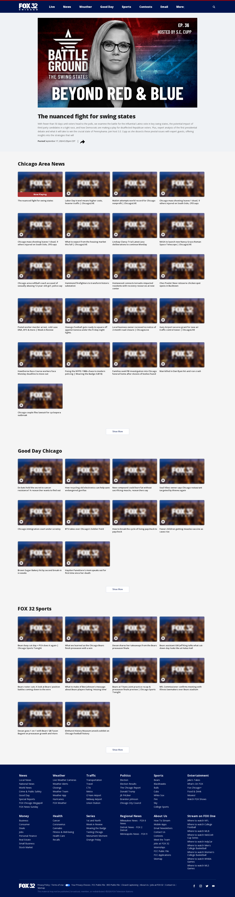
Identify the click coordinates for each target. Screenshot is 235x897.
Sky (155, 802)
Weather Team (60, 791)
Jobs (21, 831)
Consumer (24, 824)
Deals (22, 828)
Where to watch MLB (198, 831)
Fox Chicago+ (194, 787)
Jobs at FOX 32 (161, 843)
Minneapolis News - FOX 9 (133, 833)
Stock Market (26, 847)
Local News (25, 779)
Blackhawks (160, 783)
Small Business (27, 843)
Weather (59, 775)
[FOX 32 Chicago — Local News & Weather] (29, 7)
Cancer (56, 820)
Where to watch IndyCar (199, 841)
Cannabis (57, 828)
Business (23, 820)
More (180, 7)
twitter (207, 886)
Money (24, 816)
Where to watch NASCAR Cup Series (200, 836)
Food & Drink (194, 791)
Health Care (59, 835)
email (213, 886)
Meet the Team (162, 839)
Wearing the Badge (96, 828)
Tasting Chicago (94, 831)
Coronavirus (59, 824)
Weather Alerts (60, 783)
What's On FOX (195, 783)
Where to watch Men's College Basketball (199, 847)
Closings (57, 787)
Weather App (59, 795)
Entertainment (198, 775)
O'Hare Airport (93, 795)
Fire (156, 799)
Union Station (93, 802)
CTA (88, 787)
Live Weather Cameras (64, 779)
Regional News (130, 816)
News (23, 775)
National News (26, 783)
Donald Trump (127, 791)
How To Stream (162, 820)
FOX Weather (60, 802)
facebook (194, 886)
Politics (125, 775)
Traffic (91, 775)
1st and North (93, 820)
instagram (200, 886)
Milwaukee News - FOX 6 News (133, 822)
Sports (158, 775)
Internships (159, 847)
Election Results (128, 783)
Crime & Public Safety (30, 791)
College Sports (161, 806)
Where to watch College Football (199, 826)
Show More (117, 431)
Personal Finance (28, 835)
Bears (157, 779)
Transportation (94, 779)
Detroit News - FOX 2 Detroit (131, 829)
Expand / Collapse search (214, 6)
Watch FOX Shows (196, 799)
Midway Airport (94, 799)
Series (90, 816)
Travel (89, 783)
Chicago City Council (130, 802)
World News (25, 787)
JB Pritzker (125, 795)
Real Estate (25, 839)
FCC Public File (161, 851)
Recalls (56, 839)
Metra (89, 791)
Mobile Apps (160, 824)
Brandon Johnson (129, 799)
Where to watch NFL (198, 820)
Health (58, 816)
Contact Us (159, 831)
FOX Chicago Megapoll (31, 802)
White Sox (159, 795)
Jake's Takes (193, 779)
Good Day (24, 795)
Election (124, 779)
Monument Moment (96, 835)
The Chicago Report (130, 787)
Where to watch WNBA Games (199, 860)
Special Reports (27, 799)
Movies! (191, 795)
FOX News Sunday (28, 806)
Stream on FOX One (201, 816)
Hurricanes (58, 799)
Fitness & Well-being (63, 831)
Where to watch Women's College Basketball (200, 853)
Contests (158, 835)
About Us (160, 816)
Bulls (156, 787)
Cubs (156, 791)
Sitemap (158, 858)
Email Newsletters (163, 828)
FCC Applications (162, 854)
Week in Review (94, 824)
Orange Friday (93, 839)
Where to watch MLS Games (198, 867)
